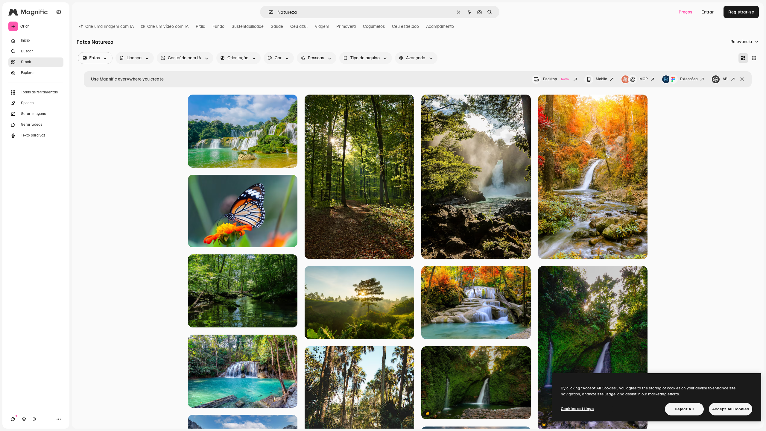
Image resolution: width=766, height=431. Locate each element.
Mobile (601, 79)
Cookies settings (577, 408)
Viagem (322, 26)
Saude (277, 26)
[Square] (754, 58)
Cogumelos (374, 26)
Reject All (684, 409)
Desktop (556, 79)
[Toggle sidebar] (58, 12)
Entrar (707, 12)
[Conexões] (13, 419)
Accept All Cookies (730, 409)
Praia (200, 26)
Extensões (688, 79)
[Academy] (24, 419)
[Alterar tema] (34, 419)
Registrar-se (741, 12)
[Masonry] (743, 58)
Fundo (218, 26)
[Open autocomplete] (268, 12)
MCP (643, 79)
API (725, 79)
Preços (685, 12)
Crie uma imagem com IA (109, 26)
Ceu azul (299, 26)
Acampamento (440, 26)
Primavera (346, 26)
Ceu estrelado (405, 26)
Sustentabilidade (248, 26)
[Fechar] (742, 79)
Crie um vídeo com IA (168, 26)
